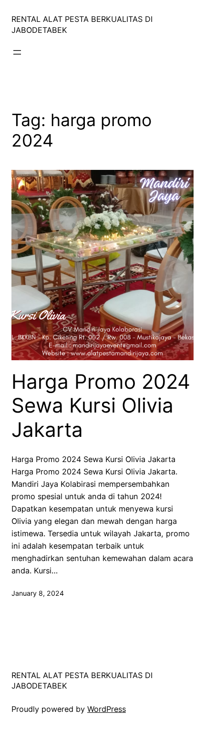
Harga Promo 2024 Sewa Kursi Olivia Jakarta (100, 406)
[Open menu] (17, 52)
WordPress (106, 709)
